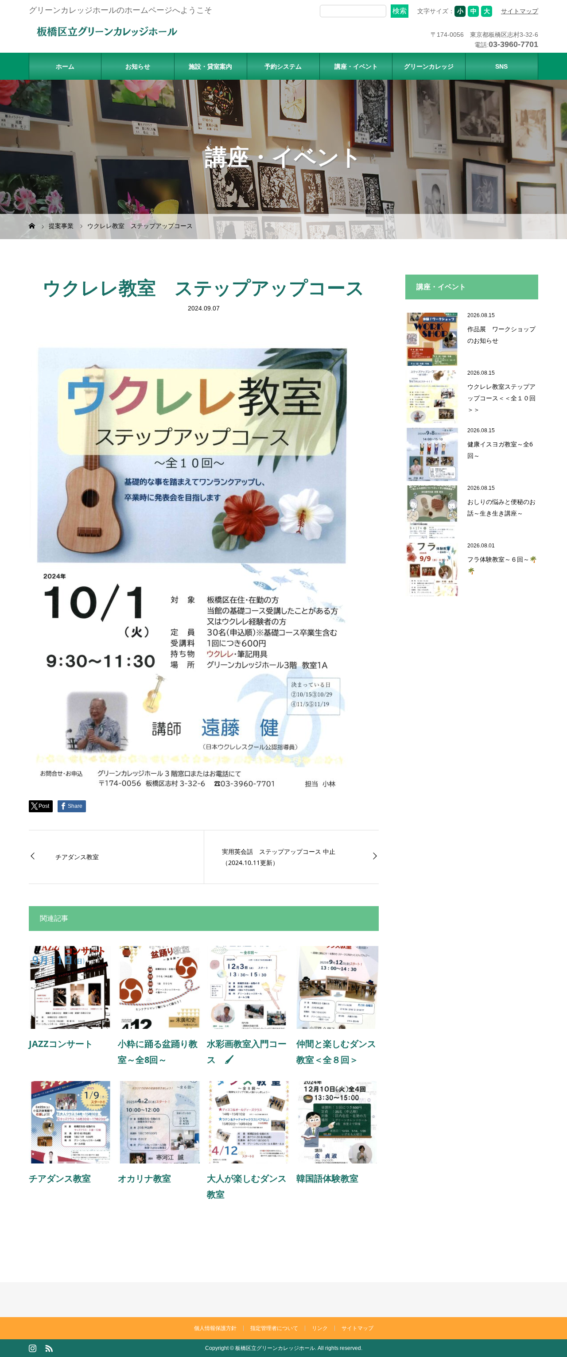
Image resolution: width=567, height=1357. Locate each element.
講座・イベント (356, 66)
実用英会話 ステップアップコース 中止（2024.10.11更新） (278, 857)
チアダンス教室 (77, 857)
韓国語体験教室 (327, 1178)
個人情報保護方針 (215, 1328)
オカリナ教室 (149, 1178)
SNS (501, 66)
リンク (320, 1328)
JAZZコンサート (61, 1044)
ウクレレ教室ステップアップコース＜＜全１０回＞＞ (501, 398)
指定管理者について (274, 1328)
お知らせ (137, 66)
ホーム (65, 66)
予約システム (283, 66)
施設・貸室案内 (210, 66)
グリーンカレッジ (429, 66)
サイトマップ (519, 11)
